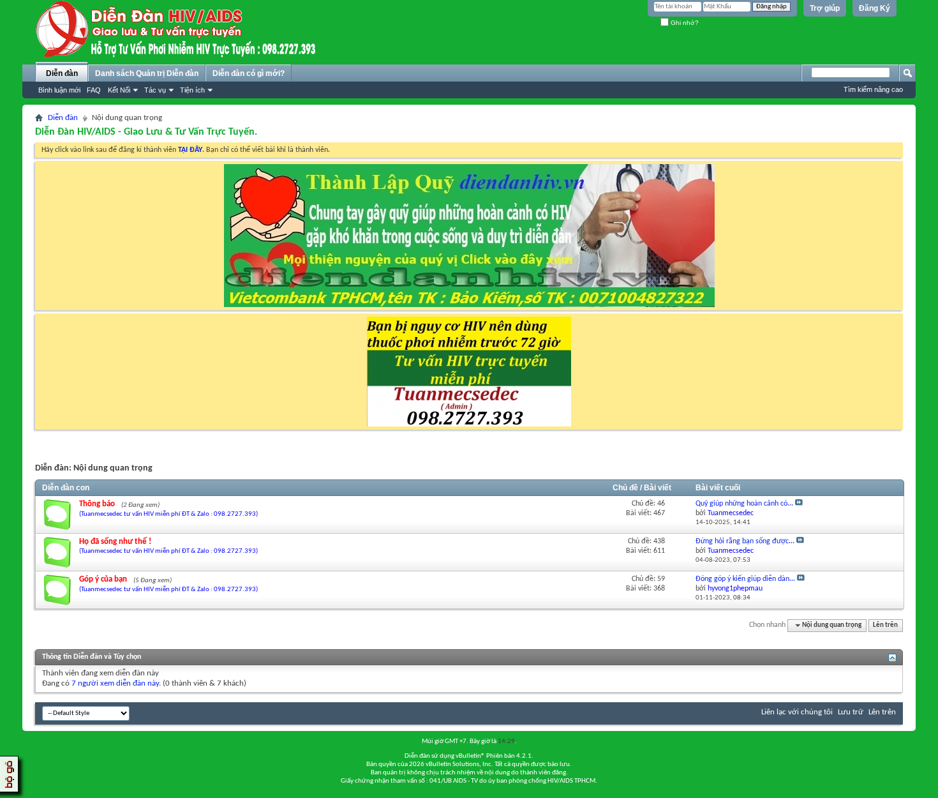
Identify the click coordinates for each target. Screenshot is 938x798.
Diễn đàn (62, 73)
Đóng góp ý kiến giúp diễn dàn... (745, 579)
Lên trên (885, 625)
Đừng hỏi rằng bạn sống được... (745, 541)
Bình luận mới (59, 90)
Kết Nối (119, 90)
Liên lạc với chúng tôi (797, 712)
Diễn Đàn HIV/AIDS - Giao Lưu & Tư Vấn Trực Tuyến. (146, 132)
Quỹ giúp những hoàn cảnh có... (744, 504)
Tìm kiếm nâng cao (873, 89)
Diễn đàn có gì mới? (248, 73)
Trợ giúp (825, 8)
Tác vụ (155, 90)
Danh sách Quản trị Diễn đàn (146, 73)
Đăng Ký (874, 8)
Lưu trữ (850, 712)
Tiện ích (192, 90)
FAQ (94, 90)
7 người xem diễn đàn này (115, 683)
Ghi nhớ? (684, 22)
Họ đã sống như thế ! (115, 542)
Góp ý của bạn (103, 579)
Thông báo (97, 504)
